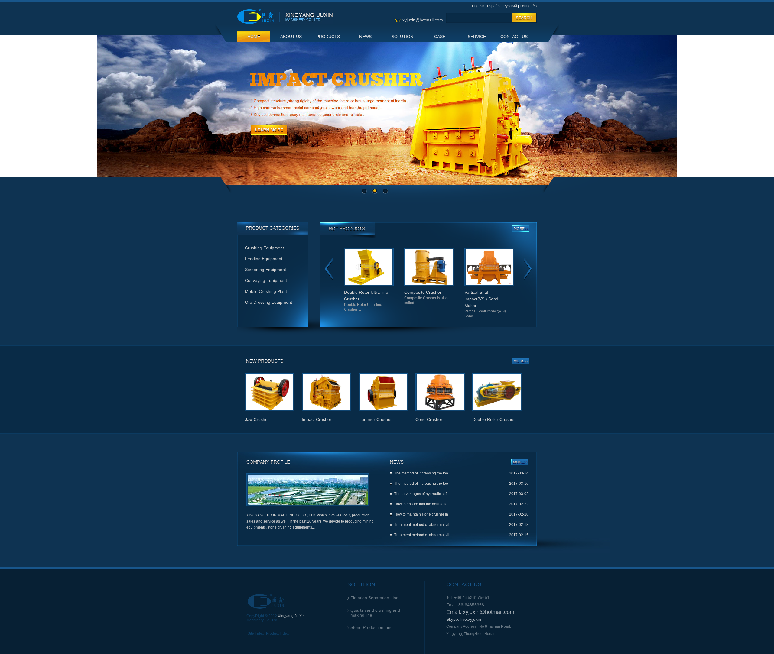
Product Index (277, 633)
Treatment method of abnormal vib (422, 525)
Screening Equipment (265, 269)
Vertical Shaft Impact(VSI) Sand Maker (453, 304)
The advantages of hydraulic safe (421, 494)
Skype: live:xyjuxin (463, 619)
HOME (253, 36)
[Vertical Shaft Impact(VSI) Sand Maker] (458, 285)
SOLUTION (402, 36)
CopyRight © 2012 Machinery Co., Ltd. (275, 618)
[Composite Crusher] (397, 285)
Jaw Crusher (514, 297)
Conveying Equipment (266, 280)
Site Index (256, 633)
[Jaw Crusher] (518, 285)
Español (494, 6)
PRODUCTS (328, 36)
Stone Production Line (371, 627)
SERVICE (477, 36)
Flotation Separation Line (374, 597)
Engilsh (478, 6)
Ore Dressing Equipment (268, 302)
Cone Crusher (428, 419)
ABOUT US (291, 36)
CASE (439, 36)
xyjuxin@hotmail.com (422, 20)
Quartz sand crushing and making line (375, 612)
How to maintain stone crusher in (421, 514)
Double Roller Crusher (493, 419)
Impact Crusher (316, 419)
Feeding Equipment (263, 258)
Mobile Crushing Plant (266, 291)
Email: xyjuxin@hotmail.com (480, 612)
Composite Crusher (394, 297)
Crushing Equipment (264, 247)
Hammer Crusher (375, 419)
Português (528, 6)
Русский (510, 6)
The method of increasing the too (421, 473)
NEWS (365, 36)
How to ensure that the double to (420, 504)
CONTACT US (514, 36)
